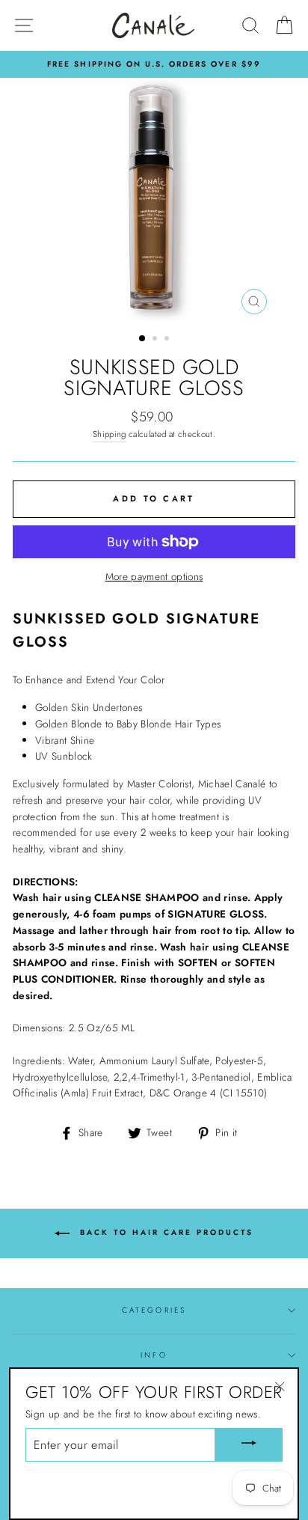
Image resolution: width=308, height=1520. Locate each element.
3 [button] (168, 340)
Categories (154, 1310)
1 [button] (143, 339)
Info (154, 1355)
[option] (154, 200)
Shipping (109, 434)
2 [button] (156, 340)
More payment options (154, 576)
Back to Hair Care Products (164, 1232)
